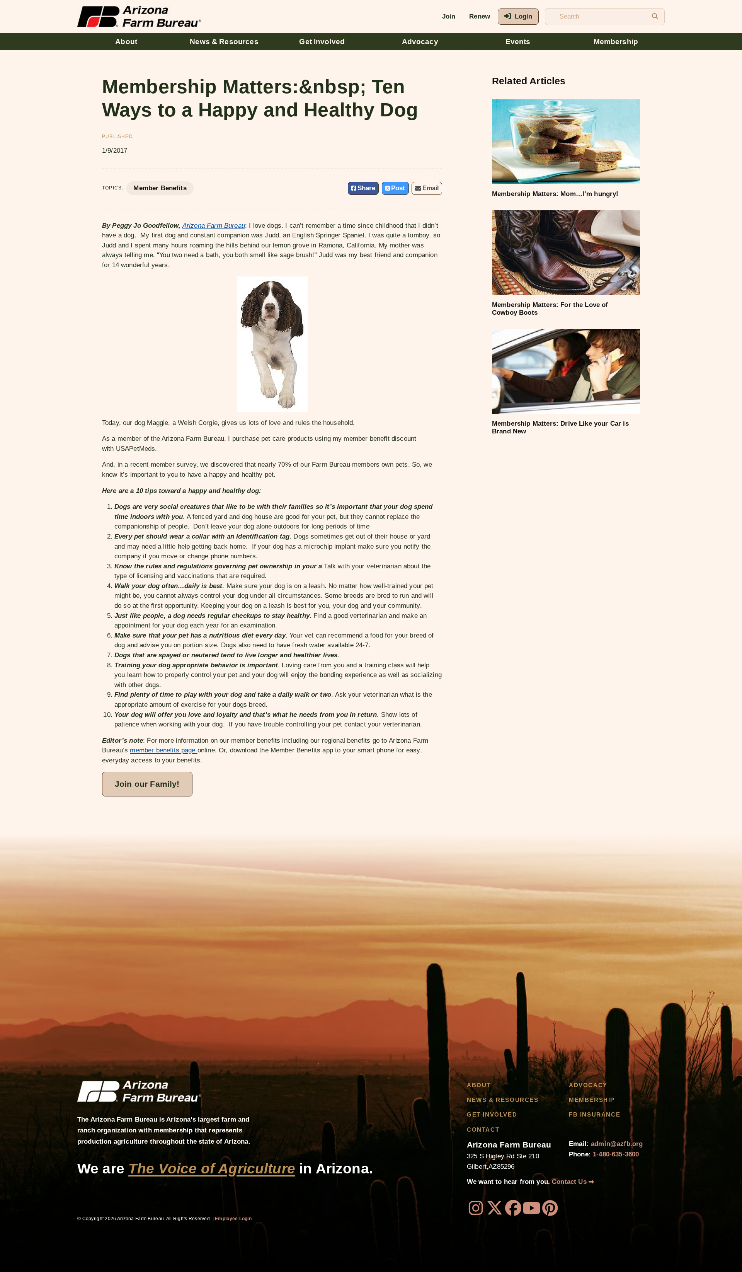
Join (449, 16)
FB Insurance (594, 1115)
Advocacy (420, 42)
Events (518, 42)
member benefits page (163, 750)
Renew (479, 16)
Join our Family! (147, 783)
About (126, 42)
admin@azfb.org (617, 1144)
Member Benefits (159, 188)
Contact (483, 1130)
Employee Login (233, 1218)
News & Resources (224, 42)
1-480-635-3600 (616, 1154)
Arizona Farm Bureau (213, 225)
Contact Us (570, 1181)
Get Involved (322, 42)
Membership (616, 42)
